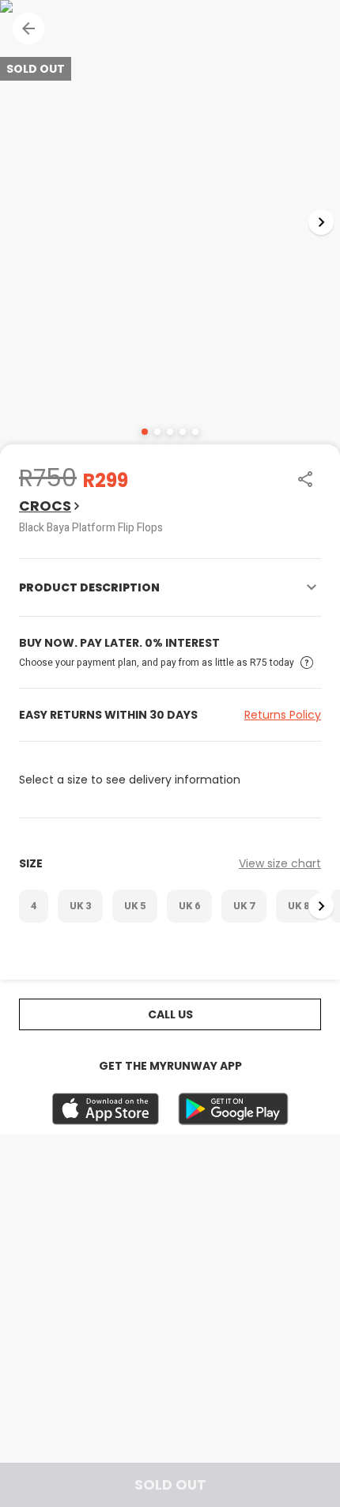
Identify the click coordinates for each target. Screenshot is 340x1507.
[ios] (105, 1109)
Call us (170, 1014)
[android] (233, 1109)
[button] (28, 28)
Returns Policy (282, 715)
